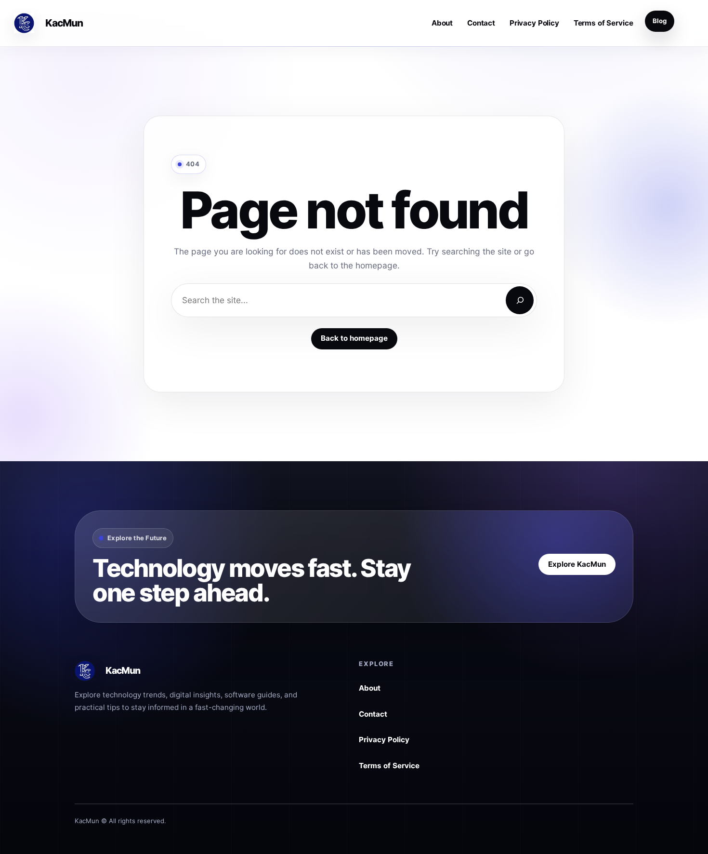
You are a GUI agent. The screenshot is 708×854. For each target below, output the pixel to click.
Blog (660, 21)
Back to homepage (354, 338)
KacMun (64, 23)
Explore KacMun (577, 563)
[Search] (520, 300)
